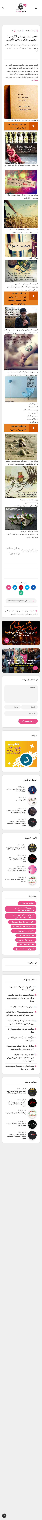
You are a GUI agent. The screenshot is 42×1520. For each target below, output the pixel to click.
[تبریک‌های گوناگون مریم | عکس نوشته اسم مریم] (32, 880)
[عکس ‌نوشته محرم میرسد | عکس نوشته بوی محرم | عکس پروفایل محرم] (32, 858)
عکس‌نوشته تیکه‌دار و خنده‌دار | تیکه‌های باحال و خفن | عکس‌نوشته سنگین (16, 823)
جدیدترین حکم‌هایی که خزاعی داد (22, 1007)
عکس (33, 611)
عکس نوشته (26, 611)
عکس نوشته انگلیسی (16, 611)
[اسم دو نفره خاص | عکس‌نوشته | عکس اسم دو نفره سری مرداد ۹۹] (32, 869)
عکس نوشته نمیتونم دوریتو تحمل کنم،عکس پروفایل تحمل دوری (23, 916)
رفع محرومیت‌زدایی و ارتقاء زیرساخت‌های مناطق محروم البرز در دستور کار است (20, 1058)
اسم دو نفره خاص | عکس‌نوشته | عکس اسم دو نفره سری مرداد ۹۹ (17, 869)
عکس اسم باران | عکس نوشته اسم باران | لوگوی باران (16, 790)
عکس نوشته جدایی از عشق (25, 949)
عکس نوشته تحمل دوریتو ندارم (24, 931)
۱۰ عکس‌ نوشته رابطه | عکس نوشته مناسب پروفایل (16, 1124)
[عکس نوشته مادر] (32, 800)
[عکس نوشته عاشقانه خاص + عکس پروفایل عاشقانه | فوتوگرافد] (32, 811)
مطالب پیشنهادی (30, 979)
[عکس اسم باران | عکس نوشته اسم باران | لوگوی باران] (32, 790)
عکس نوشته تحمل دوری (26, 935)
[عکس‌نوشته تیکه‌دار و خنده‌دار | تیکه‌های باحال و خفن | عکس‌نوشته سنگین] (32, 822)
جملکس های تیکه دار (27, 903)
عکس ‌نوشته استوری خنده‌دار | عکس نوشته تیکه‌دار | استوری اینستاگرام (16, 848)
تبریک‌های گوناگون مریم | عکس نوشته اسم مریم (15, 880)
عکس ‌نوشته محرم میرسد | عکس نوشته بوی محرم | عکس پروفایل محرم (17, 859)
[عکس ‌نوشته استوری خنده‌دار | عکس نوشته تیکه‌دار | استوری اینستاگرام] (32, 847)
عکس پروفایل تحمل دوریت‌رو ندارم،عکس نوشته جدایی (24, 909)
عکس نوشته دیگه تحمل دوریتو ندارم (22, 922)
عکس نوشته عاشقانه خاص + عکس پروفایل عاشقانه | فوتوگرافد (16, 811)
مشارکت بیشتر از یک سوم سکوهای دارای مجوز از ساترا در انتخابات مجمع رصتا (20, 998)
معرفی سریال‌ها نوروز (26, 944)
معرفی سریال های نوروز (26, 940)
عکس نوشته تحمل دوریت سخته (23, 926)
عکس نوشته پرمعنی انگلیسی (19, 614)
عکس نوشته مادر (21, 800)
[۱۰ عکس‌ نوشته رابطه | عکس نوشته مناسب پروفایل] (32, 1124)
